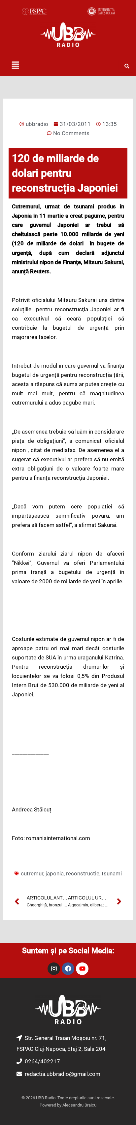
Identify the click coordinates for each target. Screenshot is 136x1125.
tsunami (112, 873)
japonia (55, 873)
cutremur (32, 873)
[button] (15, 65)
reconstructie (82, 873)
